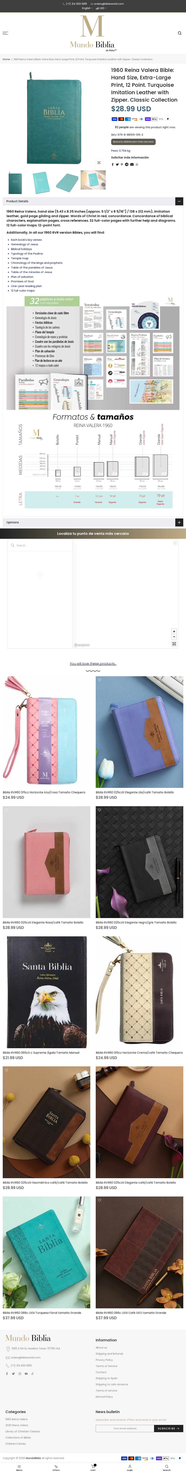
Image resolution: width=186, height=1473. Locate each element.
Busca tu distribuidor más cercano (133, 141)
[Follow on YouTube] (26, 1374)
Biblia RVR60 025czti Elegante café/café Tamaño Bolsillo (136, 1183)
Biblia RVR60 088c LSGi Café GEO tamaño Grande (131, 1313)
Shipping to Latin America (112, 1384)
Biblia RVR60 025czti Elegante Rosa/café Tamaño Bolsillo (43, 922)
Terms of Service (106, 1366)
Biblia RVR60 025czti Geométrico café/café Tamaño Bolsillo (45, 1183)
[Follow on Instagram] (20, 1374)
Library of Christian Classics (22, 1431)
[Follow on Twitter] (13, 1374)
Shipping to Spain (107, 1378)
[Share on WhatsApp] (137, 164)
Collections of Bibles (18, 1437)
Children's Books (15, 1444)
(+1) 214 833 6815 (76, 4)
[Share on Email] (132, 164)
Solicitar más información (130, 157)
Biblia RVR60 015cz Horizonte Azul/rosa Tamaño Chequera (44, 792)
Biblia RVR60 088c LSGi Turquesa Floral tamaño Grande (42, 1313)
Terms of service (106, 1390)
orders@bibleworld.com (109, 4)
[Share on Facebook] (112, 164)
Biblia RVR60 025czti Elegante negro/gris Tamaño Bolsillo (136, 922)
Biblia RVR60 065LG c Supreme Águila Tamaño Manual (41, 1053)
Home (6, 59)
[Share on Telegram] (126, 164)
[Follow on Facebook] (6, 1374)
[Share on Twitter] (117, 164)
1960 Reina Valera (16, 1419)
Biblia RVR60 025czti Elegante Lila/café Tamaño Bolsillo (135, 792)
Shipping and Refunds (109, 1354)
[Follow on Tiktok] (32, 1374)
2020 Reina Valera (16, 1425)
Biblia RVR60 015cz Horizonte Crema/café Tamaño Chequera (139, 1053)
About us (101, 1347)
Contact (101, 1372)
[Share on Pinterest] (122, 164)
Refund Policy (104, 1397)
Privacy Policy (104, 1360)
